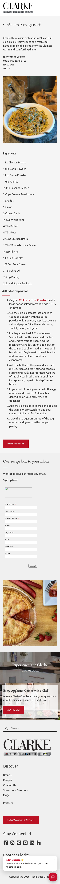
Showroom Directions (15, 790)
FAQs (6, 795)
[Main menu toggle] (53, 7)
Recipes (7, 780)
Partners (8, 803)
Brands (7, 775)
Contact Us (9, 785)
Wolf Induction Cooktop (33, 300)
